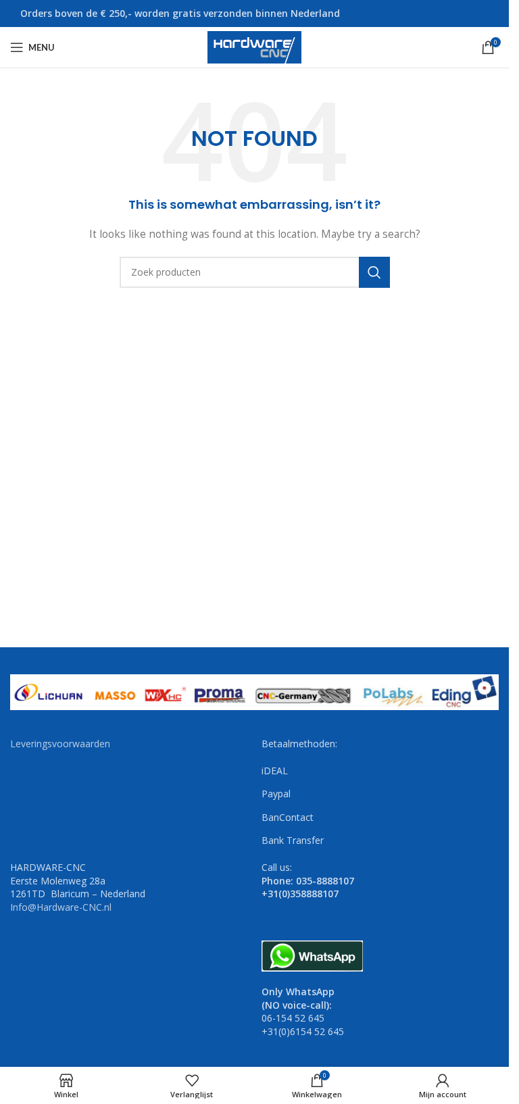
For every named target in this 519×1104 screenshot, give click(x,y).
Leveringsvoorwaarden (60, 743)
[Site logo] (254, 46)
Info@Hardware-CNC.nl (61, 907)
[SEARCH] (374, 272)
